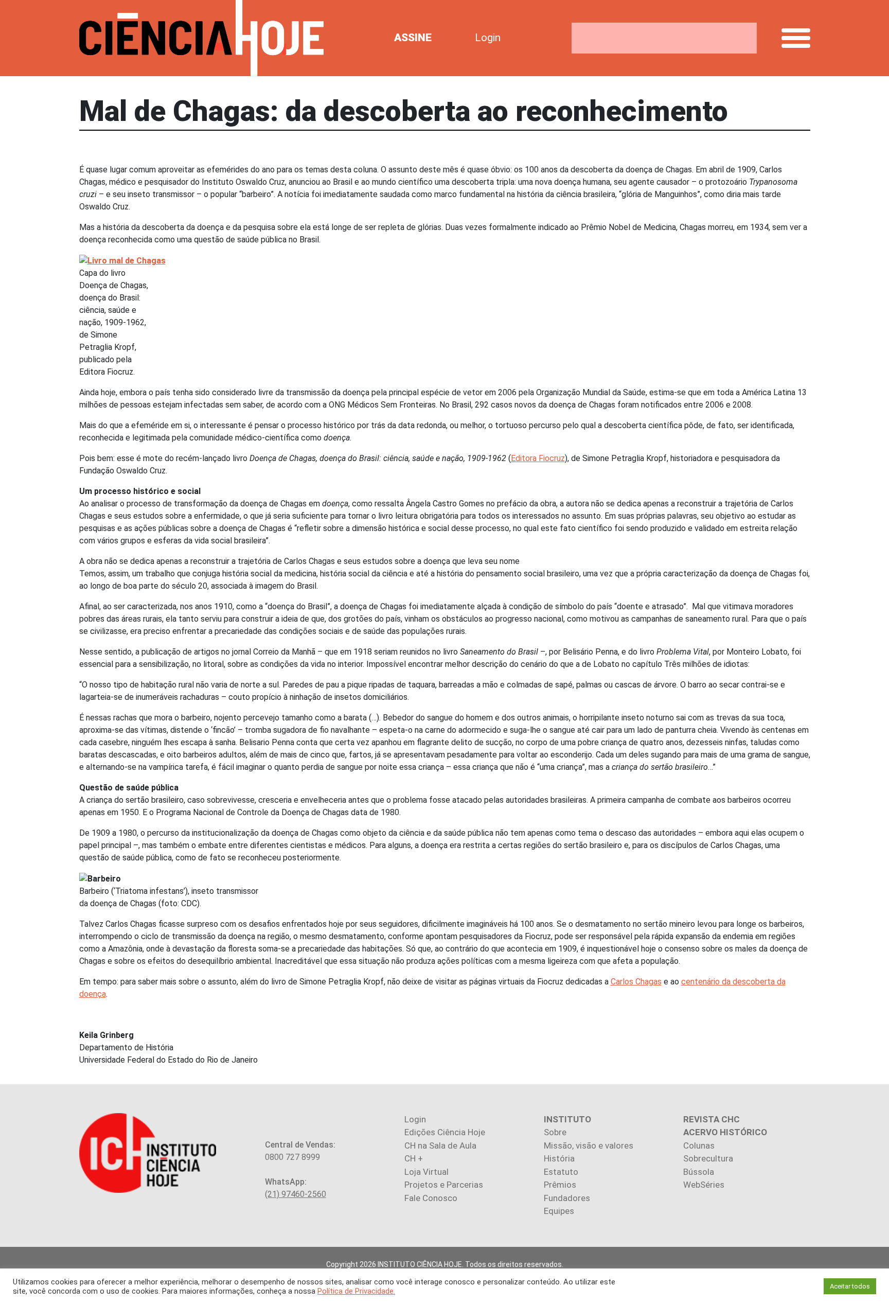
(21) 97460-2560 (295, 1194)
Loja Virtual (426, 1172)
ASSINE (413, 37)
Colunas (699, 1145)
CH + (413, 1158)
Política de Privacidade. (356, 1291)
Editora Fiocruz (538, 458)
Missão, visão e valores (588, 1145)
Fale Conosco (430, 1198)
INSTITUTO (567, 1119)
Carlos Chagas (636, 981)
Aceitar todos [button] (850, 1286)
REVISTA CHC (711, 1119)
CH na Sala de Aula (440, 1145)
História (559, 1158)
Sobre (555, 1132)
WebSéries (703, 1184)
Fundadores (567, 1198)
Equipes (559, 1211)
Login (488, 37)
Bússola (698, 1172)
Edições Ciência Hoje (444, 1132)
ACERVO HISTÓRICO (725, 1132)
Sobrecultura (708, 1158)
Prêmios (560, 1184)
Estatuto (561, 1172)
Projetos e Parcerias (443, 1184)
